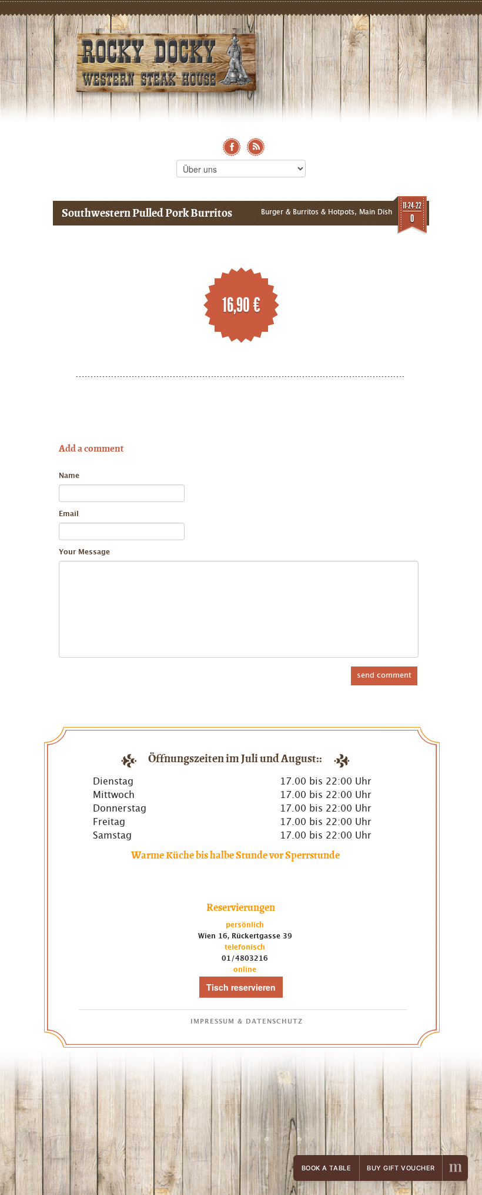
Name (69, 475)
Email (69, 513)
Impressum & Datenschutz (246, 1021)
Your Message (84, 552)
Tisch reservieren (241, 987)
